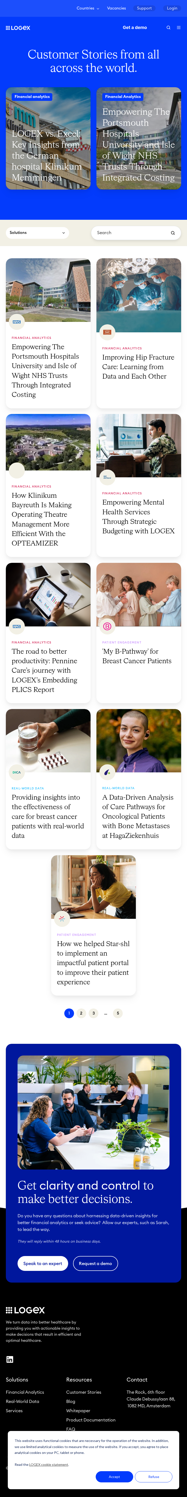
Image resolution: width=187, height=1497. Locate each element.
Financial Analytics (25, 1392)
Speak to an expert (42, 1263)
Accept (114, 1477)
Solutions (17, 1379)
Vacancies (116, 8)
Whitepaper (78, 1411)
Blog (70, 1401)
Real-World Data (22, 1401)
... (105, 1013)
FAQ (70, 1429)
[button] (168, 27)
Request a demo (95, 1263)
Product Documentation (91, 1420)
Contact (137, 1379)
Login (172, 8)
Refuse (153, 1477)
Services (14, 1411)
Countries (85, 8)
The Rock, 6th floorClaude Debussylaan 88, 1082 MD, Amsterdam (151, 1399)
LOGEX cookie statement (48, 1464)
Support (144, 8)
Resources (79, 1379)
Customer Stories (83, 1392)
